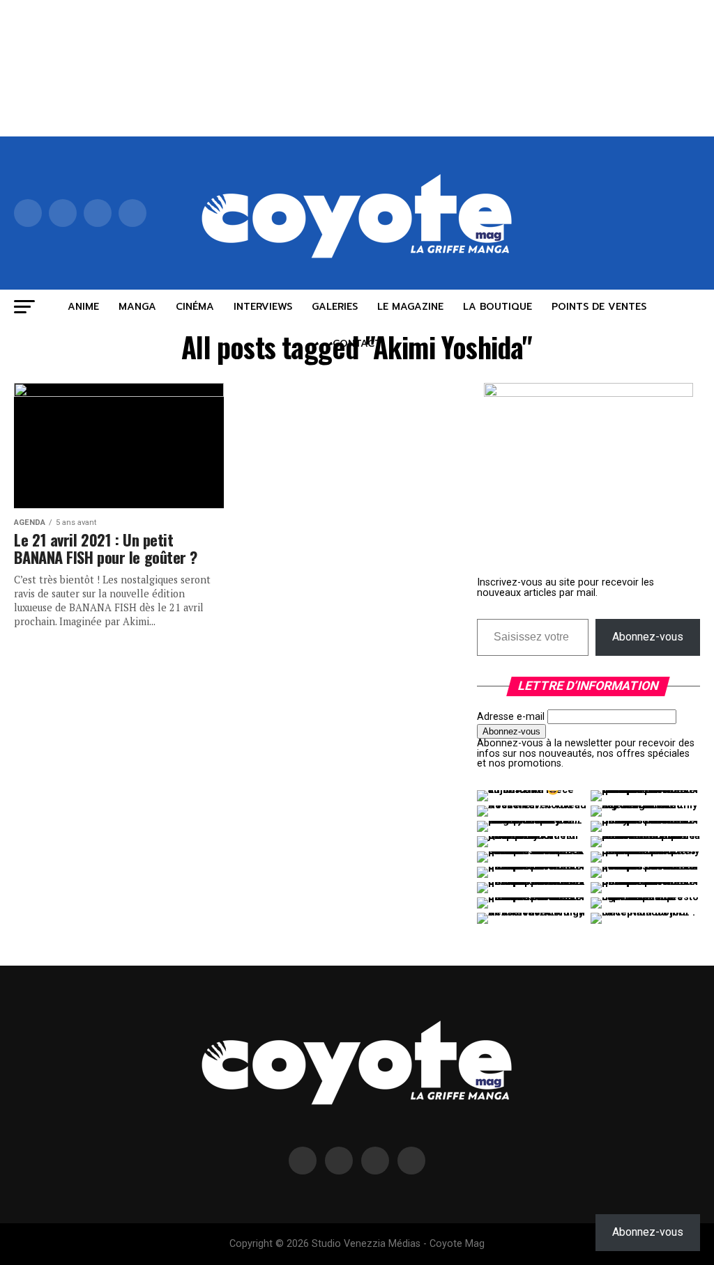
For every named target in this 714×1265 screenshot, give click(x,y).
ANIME (83, 306)
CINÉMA (195, 306)
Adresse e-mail (511, 717)
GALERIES (335, 306)
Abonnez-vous (647, 636)
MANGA (137, 306)
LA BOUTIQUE (497, 306)
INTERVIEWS (263, 306)
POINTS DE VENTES (599, 306)
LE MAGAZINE (410, 306)
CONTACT (357, 343)
